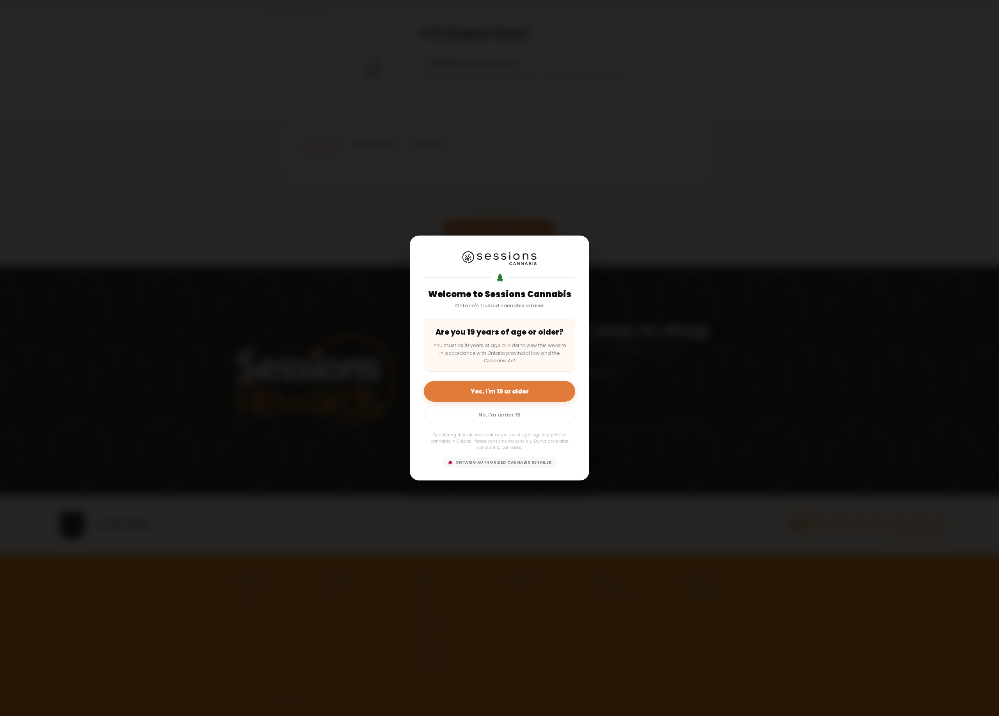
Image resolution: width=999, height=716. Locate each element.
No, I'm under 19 (499, 414)
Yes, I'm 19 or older (500, 391)
